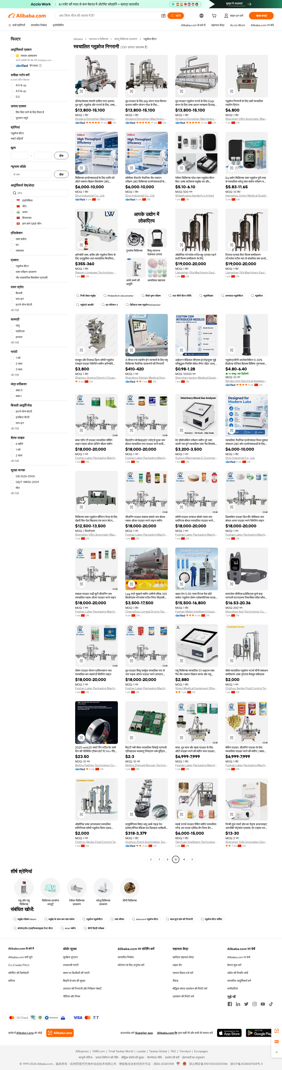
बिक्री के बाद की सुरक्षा (74, 980)
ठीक (61, 155)
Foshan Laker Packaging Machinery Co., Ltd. (96, 458)
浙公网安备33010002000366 (208, 1063)
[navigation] (40, 450)
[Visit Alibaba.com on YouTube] (262, 1004)
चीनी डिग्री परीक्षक (96, 928)
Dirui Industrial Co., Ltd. (90, 195)
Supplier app (144, 1033)
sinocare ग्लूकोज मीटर (147, 919)
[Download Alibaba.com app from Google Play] (260, 1033)
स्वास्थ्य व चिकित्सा (98, 39)
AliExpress (82, 1051)
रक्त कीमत (119, 919)
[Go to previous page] (151, 859)
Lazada (141, 1051)
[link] (276, 1030)
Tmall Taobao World (120, 1051)
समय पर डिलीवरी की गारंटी (76, 973)
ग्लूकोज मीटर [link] (149, 39)
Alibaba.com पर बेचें (238, 957)
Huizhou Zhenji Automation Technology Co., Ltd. (146, 842)
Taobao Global (158, 1051)
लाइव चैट (177, 965)
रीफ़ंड (175, 980)
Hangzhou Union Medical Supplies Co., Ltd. (246, 195)
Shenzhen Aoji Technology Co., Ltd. (246, 611)
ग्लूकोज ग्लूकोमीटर (94, 919)
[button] (163, 15)
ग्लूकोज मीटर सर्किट (213, 919)
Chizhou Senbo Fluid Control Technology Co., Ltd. (246, 688)
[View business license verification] (178, 1064)
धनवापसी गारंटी (70, 965)
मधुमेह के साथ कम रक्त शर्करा (62, 919)
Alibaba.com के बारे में (21, 948)
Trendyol (185, 1051)
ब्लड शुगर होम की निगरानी (181, 919)
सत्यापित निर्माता (126, 957)
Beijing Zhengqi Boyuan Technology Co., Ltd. (146, 765)
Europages (201, 1051)
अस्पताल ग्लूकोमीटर (234, 295)
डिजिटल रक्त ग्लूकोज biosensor (145, 304)
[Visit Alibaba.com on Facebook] (229, 1004)
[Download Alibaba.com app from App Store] (229, 1033)
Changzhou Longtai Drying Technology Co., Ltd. (146, 611)
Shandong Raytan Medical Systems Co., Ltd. (146, 377)
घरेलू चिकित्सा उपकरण (125, 39)
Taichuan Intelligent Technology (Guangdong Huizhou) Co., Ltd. (196, 842)
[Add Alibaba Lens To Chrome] (60, 1033)
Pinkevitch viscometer (121, 295)
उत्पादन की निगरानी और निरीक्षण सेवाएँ (82, 988)
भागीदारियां (232, 988)
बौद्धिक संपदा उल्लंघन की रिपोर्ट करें (190, 988)
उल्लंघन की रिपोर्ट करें (183, 996)
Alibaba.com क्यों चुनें (20, 957)
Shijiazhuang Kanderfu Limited (194, 195)
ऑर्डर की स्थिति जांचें (237, 973)
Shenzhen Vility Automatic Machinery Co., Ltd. (246, 118)
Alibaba (78, 39)
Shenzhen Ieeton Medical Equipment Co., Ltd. (196, 377)
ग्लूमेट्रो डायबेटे (87, 304)
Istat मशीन (70, 928)
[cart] (215, 16)
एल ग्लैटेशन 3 (112, 304)
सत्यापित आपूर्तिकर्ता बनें (239, 980)
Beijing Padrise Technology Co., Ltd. (96, 765)
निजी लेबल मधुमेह (88, 295)
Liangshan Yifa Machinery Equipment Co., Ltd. (196, 272)
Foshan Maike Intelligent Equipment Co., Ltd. (196, 611)
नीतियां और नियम (71, 996)
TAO (173, 1051)
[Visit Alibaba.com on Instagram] (254, 1004)
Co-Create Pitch (18, 965)
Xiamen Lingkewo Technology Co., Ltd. (96, 272)
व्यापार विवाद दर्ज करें (183, 973)
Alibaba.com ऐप (167, 1033)
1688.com (98, 1051)
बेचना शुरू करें (234, 965)
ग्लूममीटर (259, 295)
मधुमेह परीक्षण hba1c (27, 919)
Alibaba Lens (25, 1033)
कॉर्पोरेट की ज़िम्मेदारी (18, 973)
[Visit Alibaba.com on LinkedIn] (238, 1004)
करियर (11, 980)
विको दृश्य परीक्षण (153, 295)
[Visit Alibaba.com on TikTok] (271, 1004)
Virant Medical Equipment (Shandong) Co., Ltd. (196, 688)
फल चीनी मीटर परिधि (182, 295)
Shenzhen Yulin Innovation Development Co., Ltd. (246, 842)
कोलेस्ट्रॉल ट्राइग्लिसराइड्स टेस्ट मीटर (35, 928)
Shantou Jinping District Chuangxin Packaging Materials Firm (96, 377)
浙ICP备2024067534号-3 (246, 1063)
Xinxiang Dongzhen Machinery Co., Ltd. (96, 118)
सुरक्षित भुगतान (70, 957)
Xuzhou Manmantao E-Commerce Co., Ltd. (196, 458)
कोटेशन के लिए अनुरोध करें (131, 965)
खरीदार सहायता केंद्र (183, 957)
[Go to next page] (192, 859)
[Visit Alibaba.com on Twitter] (246, 1004)
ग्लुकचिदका (208, 295)
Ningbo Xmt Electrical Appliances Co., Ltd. (246, 381)
